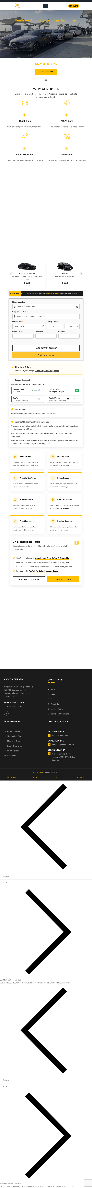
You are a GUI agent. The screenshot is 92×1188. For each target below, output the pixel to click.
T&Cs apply (64, 508)
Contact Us (80, 777)
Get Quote (73, 6)
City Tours (11, 755)
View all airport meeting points (47, 370)
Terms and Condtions (60, 714)
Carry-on (62, 331)
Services (54, 699)
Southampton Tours (29, 579)
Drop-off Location (20, 312)
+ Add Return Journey (46, 348)
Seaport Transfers (14, 746)
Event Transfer (13, 751)
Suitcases (39, 331)
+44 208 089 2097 (46, 64)
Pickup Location (19, 302)
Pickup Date (17, 322)
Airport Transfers (14, 731)
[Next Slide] (81, 273)
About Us (55, 704)
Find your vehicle (46, 355)
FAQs (53, 689)
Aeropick (41, 772)
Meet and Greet (13, 741)
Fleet (53, 694)
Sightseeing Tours (14, 736)
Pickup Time (52, 322)
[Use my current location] (77, 306)
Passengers (17, 331)
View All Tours (63, 579)
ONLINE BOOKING (47, 72)
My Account (11, 777)
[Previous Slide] (10, 273)
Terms (34, 777)
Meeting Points (57, 709)
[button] (45, 6)
